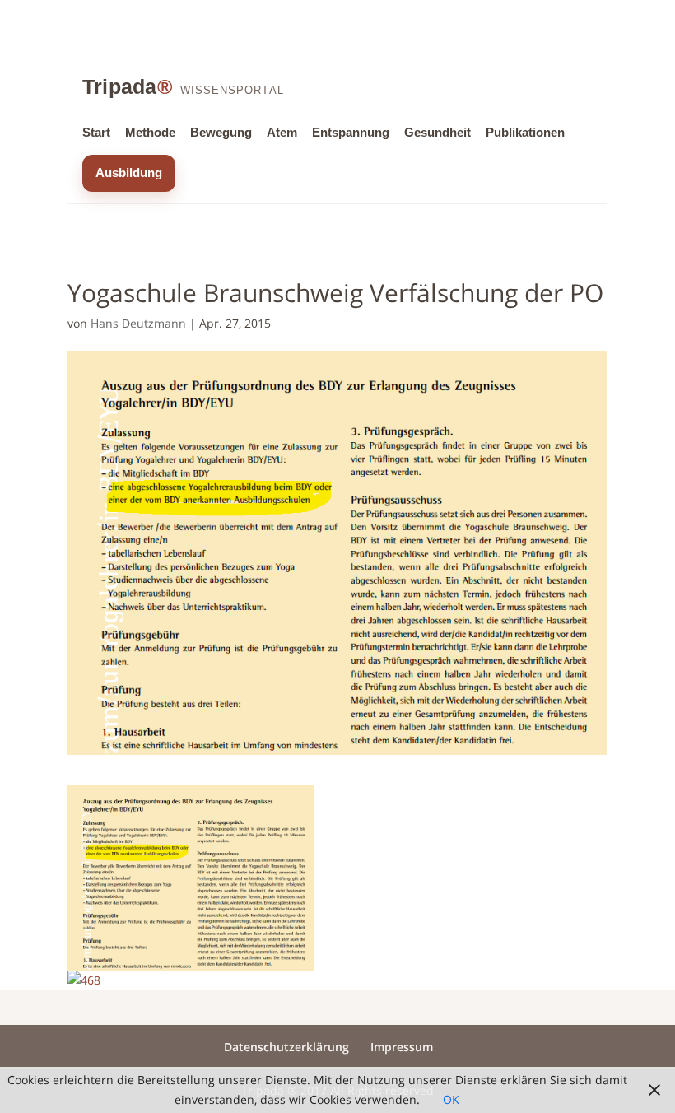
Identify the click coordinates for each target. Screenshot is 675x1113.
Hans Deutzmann (138, 323)
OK (451, 1099)
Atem (282, 132)
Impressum (401, 1047)
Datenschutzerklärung (286, 1047)
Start (96, 132)
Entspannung (350, 132)
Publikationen (525, 132)
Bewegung (221, 132)
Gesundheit (437, 132)
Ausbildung (128, 172)
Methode (150, 132)
